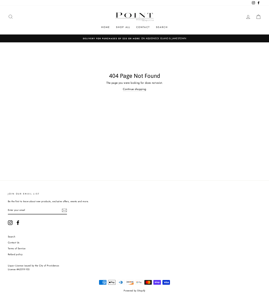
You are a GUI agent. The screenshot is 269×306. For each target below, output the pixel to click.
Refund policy (15, 254)
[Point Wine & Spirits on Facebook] (18, 222)
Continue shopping (134, 89)
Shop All (123, 27)
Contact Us (13, 242)
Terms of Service (17, 248)
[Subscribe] (64, 210)
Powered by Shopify (134, 290)
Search (162, 27)
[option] (134, 38)
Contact (143, 27)
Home (105, 27)
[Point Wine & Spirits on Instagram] (10, 222)
